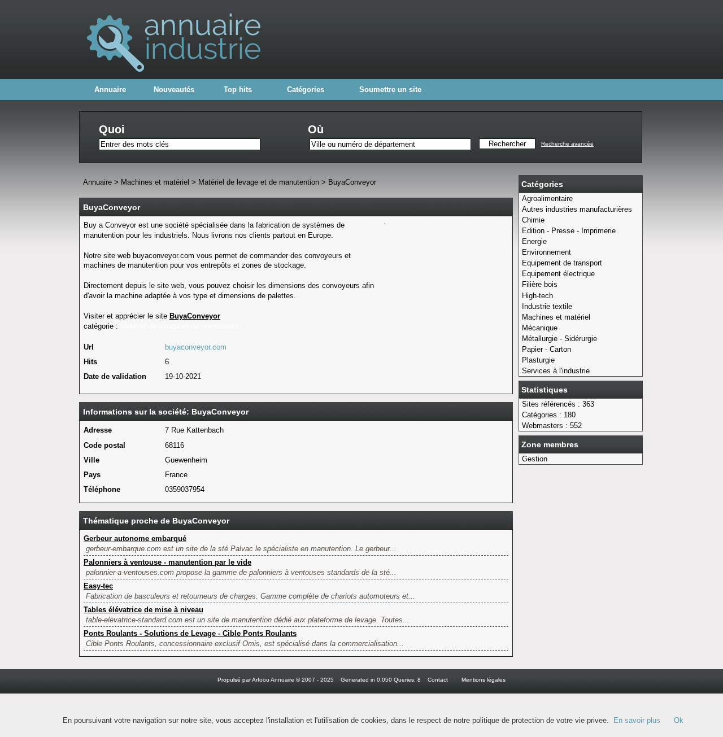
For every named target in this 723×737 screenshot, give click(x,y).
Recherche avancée (567, 144)
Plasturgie (538, 360)
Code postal (104, 445)
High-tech (537, 295)
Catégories (305, 89)
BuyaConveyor (352, 182)
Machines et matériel (556, 317)
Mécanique (540, 328)
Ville (91, 460)
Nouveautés (174, 89)
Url (89, 347)
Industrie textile (547, 306)
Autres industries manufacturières (577, 209)
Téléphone (102, 489)
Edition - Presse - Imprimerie (569, 230)
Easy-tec (98, 586)
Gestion (534, 459)
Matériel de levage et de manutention (258, 182)
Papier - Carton (546, 349)
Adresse (98, 430)
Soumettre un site (390, 89)
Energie (534, 241)
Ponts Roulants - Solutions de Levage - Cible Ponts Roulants (190, 633)
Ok (678, 720)
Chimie (533, 220)
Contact (438, 680)
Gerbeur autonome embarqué (135, 538)
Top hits (238, 89)
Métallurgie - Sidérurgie (559, 338)
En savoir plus (636, 720)
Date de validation (115, 376)
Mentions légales (483, 680)
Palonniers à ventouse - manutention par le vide (167, 562)
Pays (92, 474)
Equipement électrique (558, 273)
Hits (90, 361)
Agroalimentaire (547, 198)
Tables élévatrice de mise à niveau (143, 609)
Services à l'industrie (556, 371)
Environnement (546, 252)
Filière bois (540, 284)
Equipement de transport (562, 263)
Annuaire (110, 89)
